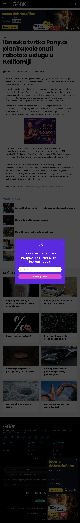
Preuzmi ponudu (40, 277)
